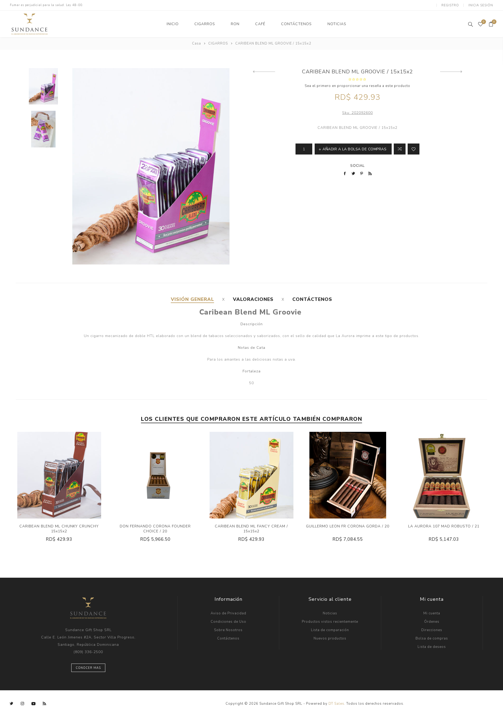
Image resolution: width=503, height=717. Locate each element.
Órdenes (431, 621)
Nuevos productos (330, 638)
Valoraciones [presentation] (253, 299)
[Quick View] (43, 475)
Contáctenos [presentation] (312, 299)
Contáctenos (228, 638)
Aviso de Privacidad (228, 613)
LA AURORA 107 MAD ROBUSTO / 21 (443, 526)
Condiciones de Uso (228, 621)
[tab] (192, 299)
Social (357, 165)
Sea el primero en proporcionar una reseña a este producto (357, 86)
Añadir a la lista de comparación (400, 149)
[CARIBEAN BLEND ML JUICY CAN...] (451, 71)
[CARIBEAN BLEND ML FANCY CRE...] (264, 71)
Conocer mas (88, 668)
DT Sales (336, 703)
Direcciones (431, 630)
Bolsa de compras (431, 638)
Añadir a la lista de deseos (413, 149)
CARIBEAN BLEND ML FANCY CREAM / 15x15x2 (251, 529)
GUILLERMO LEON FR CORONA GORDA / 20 (347, 526)
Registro (450, 5)
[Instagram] (22, 703)
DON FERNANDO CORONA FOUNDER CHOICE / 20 (155, 529)
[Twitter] (11, 703)
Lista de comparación (330, 630)
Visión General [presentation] (192, 299)
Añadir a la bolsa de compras (75, 475)
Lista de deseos (432, 646)
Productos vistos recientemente (330, 621)
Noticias (330, 613)
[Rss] (44, 703)
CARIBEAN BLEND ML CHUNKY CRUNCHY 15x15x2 (59, 529)
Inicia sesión (480, 5)
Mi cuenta (431, 613)
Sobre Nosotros (228, 630)
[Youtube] (33, 703)
